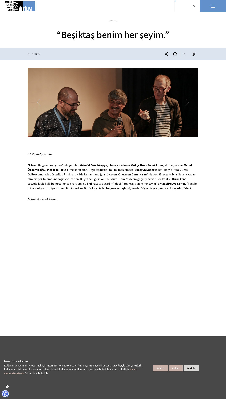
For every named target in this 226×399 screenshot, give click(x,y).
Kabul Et (161, 368)
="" (175, 1)
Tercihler (191, 368)
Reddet (175, 368)
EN (194, 6)
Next (187, 102)
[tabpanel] (113, 102)
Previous (38, 102)
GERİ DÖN (36, 54)
